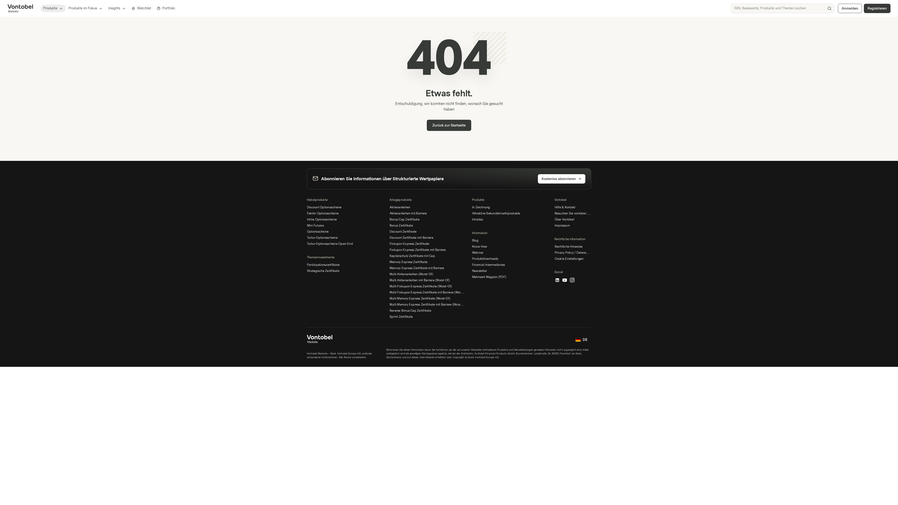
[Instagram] (572, 280)
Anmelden (850, 9)
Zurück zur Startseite (449, 125)
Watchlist (144, 8)
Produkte (50, 8)
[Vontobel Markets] (20, 8)
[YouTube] (565, 280)
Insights (114, 8)
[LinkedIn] (557, 280)
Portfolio (168, 8)
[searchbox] (782, 8)
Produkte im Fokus (83, 8)
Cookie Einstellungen (569, 258)
